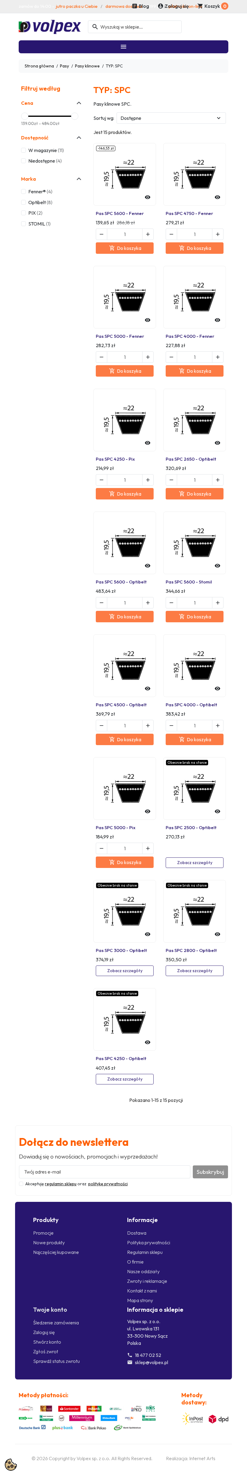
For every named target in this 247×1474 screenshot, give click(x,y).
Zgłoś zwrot (45, 1351)
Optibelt (40, 202)
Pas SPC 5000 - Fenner (120, 336)
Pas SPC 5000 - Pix (116, 827)
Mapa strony (140, 1300)
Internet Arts (202, 1458)
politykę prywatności (108, 1183)
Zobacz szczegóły (194, 862)
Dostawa (136, 1233)
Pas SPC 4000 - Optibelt (191, 704)
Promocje (43, 1233)
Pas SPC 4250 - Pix (115, 459)
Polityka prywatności (148, 1242)
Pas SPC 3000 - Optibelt (121, 950)
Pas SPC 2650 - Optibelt (191, 459)
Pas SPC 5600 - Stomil (189, 582)
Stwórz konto (47, 1342)
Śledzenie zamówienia (56, 1323)
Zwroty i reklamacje (147, 1281)
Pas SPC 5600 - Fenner (120, 213)
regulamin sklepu (61, 1183)
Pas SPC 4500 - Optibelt (121, 704)
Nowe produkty (49, 1242)
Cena (27, 103)
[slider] (24, 116)
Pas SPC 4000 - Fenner (190, 336)
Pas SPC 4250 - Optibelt (121, 1058)
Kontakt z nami (142, 1291)
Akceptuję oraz (76, 1183)
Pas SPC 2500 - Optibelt (191, 827)
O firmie (135, 1262)
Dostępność (34, 138)
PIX (35, 213)
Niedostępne (45, 161)
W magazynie (46, 150)
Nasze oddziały (143, 1271)
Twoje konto (50, 1309)
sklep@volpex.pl (151, 1362)
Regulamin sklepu (145, 1252)
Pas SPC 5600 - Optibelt (121, 582)
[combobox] (135, 26)
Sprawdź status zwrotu (56, 1361)
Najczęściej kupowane (56, 1252)
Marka (28, 179)
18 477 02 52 (148, 1355)
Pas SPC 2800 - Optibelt (191, 950)
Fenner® (40, 191)
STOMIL (39, 224)
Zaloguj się (44, 1332)
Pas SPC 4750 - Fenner (189, 213)
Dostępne (130, 118)
